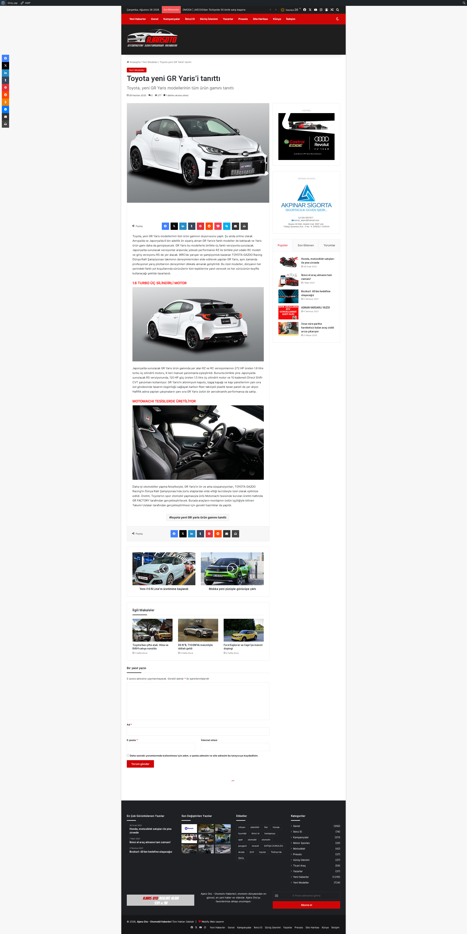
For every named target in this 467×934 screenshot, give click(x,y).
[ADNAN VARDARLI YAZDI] (288, 312)
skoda (241, 852)
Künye (277, 18)
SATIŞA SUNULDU (273, 845)
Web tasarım (217, 921)
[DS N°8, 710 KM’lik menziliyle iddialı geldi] (198, 630)
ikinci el (255, 833)
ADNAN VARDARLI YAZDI (315, 307)
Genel (154, 18)
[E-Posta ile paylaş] (235, 226)
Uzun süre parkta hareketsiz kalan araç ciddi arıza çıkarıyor (317, 327)
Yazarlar (228, 18)
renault (255, 845)
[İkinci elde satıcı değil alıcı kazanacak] (189, 838)
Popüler (283, 245)
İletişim (290, 18)
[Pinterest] (200, 226)
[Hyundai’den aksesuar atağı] (206, 849)
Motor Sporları (301, 843)
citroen (241, 827)
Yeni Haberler (137, 18)
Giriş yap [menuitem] (13, 2)
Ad (129, 724)
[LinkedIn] (183, 226)
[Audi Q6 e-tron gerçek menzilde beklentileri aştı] (206, 828)
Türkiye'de (276, 852)
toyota (262, 852)
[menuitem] (3, 3)
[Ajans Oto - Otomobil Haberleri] (152, 38)
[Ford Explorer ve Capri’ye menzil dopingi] (244, 630)
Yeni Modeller (150, 62)
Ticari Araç (299, 865)
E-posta (132, 740)
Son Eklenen (306, 245)
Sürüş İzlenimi (209, 18)
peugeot (242, 845)
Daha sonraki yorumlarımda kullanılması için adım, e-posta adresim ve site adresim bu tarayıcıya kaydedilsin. (194, 755)
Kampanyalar (171, 18)
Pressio (243, 18)
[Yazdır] (244, 226)
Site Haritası (260, 18)
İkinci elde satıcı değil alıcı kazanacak (203, 9)
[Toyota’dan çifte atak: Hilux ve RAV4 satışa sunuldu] (152, 630)
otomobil (252, 839)
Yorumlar (329, 245)
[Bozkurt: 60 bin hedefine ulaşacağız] (288, 296)
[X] (174, 226)
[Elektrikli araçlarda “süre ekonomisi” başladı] (189, 849)
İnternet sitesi (209, 740)
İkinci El (190, 18)
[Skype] (226, 226)
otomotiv (266, 839)
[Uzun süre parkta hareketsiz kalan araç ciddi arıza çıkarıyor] (288, 329)
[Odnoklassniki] (5, 102)
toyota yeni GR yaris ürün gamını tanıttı (198, 517)
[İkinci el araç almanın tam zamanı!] (288, 280)
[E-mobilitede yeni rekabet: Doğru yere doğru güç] (223, 838)
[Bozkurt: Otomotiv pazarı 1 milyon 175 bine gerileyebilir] (206, 838)
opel (240, 839)
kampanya (270, 833)
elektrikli (254, 827)
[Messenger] (5, 109)
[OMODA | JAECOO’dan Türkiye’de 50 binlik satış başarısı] (223, 828)
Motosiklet (299, 848)
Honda (276, 827)
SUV (252, 852)
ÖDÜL (241, 858)
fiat (266, 827)
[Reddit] (209, 226)
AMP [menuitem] (27, 2)
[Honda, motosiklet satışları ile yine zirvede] (288, 264)
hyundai (242, 833)
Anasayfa (134, 62)
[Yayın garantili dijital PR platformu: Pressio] (189, 828)
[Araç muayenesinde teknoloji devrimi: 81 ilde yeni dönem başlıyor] (223, 849)
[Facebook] (165, 226)
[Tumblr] (191, 226)
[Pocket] (218, 226)
